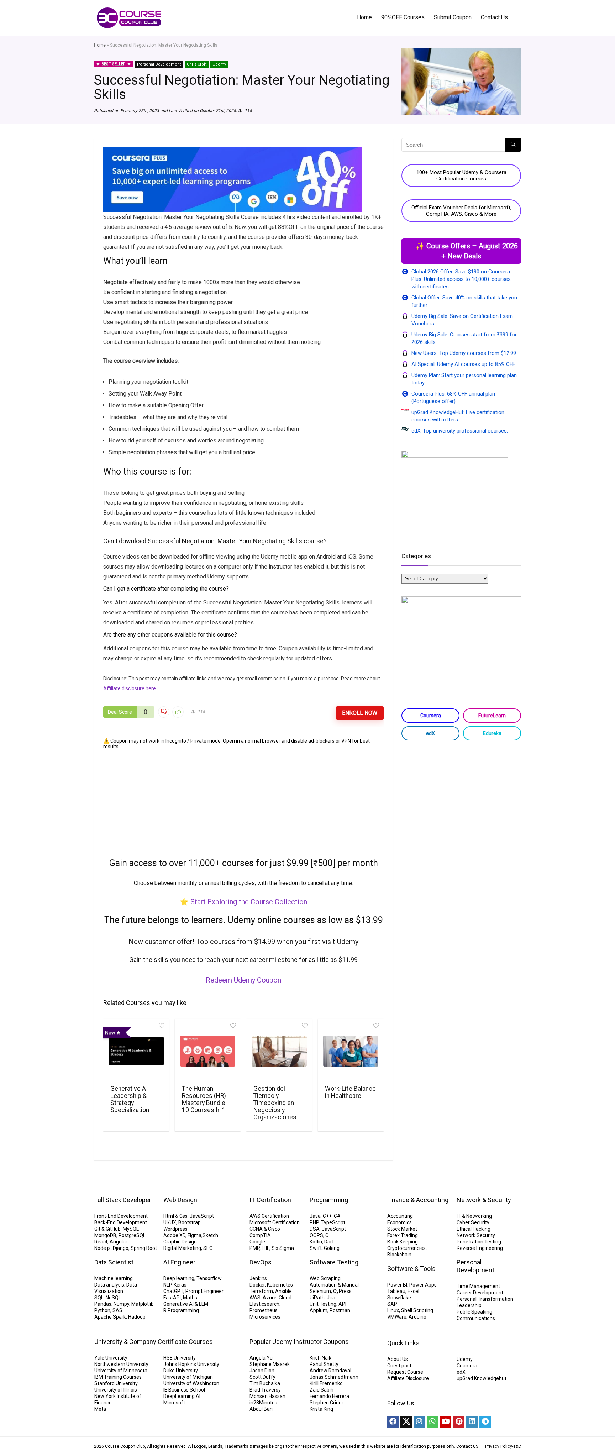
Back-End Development (120, 1222)
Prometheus (263, 1310)
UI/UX (169, 1222)
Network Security (476, 1235)
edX (430, 733)
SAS (117, 1310)
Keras (180, 1285)
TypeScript (333, 1222)
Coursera (430, 715)
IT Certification (270, 1200)
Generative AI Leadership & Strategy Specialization (129, 1099)
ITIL (265, 1248)
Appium (318, 1310)
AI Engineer (179, 1262)
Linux (393, 1310)
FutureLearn (492, 715)
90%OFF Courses (403, 17)
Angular (118, 1242)
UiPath (317, 1297)
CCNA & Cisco (264, 1229)
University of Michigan (188, 1377)
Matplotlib (142, 1304)
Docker (257, 1285)
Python (102, 1310)
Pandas (102, 1304)
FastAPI (172, 1297)
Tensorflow (209, 1278)
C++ (327, 1216)
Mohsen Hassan (267, 1396)
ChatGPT (173, 1291)
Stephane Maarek (269, 1364)
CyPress (342, 1291)
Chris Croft (196, 64)
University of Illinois (115, 1390)
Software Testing (334, 1262)
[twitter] (406, 1422)
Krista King (321, 1409)
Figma (194, 1235)
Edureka (492, 733)
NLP (167, 1285)
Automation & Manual (334, 1285)
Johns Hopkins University (191, 1364)
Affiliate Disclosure (408, 1378)
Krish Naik (320, 1358)
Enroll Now (359, 712)
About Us (397, 1359)
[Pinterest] (458, 1422)
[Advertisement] (243, 799)
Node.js (102, 1248)
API (342, 1304)
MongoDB (105, 1235)
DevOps (260, 1262)
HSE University (179, 1358)
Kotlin (316, 1242)
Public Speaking (474, 1312)
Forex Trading (402, 1235)
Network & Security (484, 1200)
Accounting (400, 1216)
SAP (392, 1304)
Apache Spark (110, 1317)
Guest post (399, 1365)
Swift (316, 1248)
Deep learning (178, 1278)
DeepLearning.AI (181, 1396)
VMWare (396, 1317)
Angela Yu (261, 1358)
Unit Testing (323, 1304)
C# (337, 1216)
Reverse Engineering (480, 1248)
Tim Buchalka (264, 1383)
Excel (413, 1291)
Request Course (405, 1372)
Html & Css (175, 1216)
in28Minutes (263, 1402)
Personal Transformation (485, 1299)
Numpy (121, 1304)
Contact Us (494, 17)
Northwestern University (121, 1364)
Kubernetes (280, 1285)
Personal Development (159, 64)
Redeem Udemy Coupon (243, 980)
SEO (208, 1248)
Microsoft (174, 1402)
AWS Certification (269, 1216)
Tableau (396, 1291)
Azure (270, 1297)
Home (364, 17)
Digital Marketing (182, 1248)
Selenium (320, 1291)
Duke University (180, 1370)
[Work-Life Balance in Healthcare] (350, 1051)
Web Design (180, 1200)
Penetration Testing (479, 1242)
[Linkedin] (472, 1422)
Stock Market (402, 1229)
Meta (100, 1409)
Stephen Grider (326, 1402)
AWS (255, 1297)
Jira (331, 1297)
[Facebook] (393, 1422)
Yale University (110, 1358)
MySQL (131, 1229)
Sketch (210, 1235)
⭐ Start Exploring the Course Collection (243, 901)
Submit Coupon (453, 17)
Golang (332, 1248)
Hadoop (137, 1317)
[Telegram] (485, 1422)
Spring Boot (144, 1248)
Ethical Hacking (473, 1229)
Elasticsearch (264, 1304)
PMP (254, 1248)
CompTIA (260, 1235)
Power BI (397, 1285)
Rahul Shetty (324, 1364)
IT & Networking (474, 1216)
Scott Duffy (262, 1377)
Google (257, 1242)
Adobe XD (174, 1235)
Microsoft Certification (274, 1222)
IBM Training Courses (118, 1377)
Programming (329, 1200)
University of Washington (191, 1383)
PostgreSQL (132, 1235)
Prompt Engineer (204, 1291)
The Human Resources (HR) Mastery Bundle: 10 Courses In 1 (204, 1099)
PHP (314, 1222)
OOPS (316, 1235)
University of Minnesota (120, 1370)
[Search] (513, 145)
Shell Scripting (417, 1310)
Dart (329, 1242)
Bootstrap (189, 1222)
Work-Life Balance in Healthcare (350, 1092)
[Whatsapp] (432, 1422)
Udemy (219, 64)
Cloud (285, 1297)
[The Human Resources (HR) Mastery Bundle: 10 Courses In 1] (207, 1051)
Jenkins (258, 1278)
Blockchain (399, 1254)
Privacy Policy (498, 1446)
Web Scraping (325, 1278)
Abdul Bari (261, 1409)
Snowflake (399, 1297)
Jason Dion (261, 1370)
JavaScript (202, 1216)
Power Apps (423, 1285)
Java (315, 1216)
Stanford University (116, 1383)
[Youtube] (445, 1422)
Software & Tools (411, 1268)
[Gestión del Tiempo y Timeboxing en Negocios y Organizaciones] (279, 1051)
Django (120, 1248)
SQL (99, 1297)
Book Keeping (402, 1242)
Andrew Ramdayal (330, 1370)
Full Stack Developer (122, 1200)
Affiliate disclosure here (129, 688)
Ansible (283, 1291)
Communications (476, 1318)
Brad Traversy (265, 1390)
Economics (399, 1222)
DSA (315, 1229)
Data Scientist (113, 1262)
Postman (340, 1310)
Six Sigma (283, 1248)
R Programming (181, 1310)
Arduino (417, 1317)
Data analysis (109, 1285)
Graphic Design (180, 1242)
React (100, 1242)
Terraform (261, 1291)
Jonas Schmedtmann (334, 1377)
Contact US (467, 1446)
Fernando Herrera (329, 1396)
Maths (190, 1297)
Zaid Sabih (321, 1390)
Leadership (469, 1305)
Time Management (478, 1286)
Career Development (480, 1292)
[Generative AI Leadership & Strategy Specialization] (136, 1051)
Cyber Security (473, 1222)
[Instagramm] (419, 1422)
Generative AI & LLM (185, 1304)
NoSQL (113, 1297)
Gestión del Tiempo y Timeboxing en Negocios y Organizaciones (274, 1103)
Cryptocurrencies (406, 1248)
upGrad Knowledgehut (481, 1378)
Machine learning (113, 1278)
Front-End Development (121, 1216)
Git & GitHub (107, 1229)
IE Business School (184, 1390)
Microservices (264, 1317)
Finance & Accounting (417, 1200)
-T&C (516, 1446)
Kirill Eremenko (326, 1383)
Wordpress (175, 1229)
